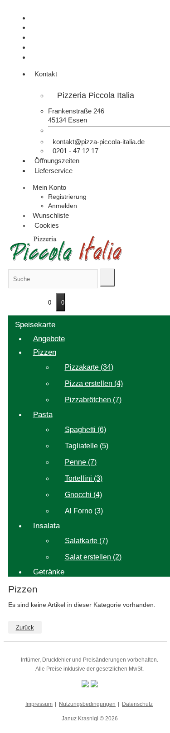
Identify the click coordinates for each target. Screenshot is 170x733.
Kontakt (45, 74)
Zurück (25, 627)
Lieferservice (53, 170)
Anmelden (62, 205)
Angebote (49, 338)
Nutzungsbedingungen (87, 704)
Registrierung (67, 196)
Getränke (48, 572)
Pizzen (44, 352)
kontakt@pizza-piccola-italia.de (98, 142)
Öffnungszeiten (56, 160)
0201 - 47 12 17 (74, 151)
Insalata (46, 526)
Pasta (43, 414)
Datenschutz (137, 704)
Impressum (39, 704)
